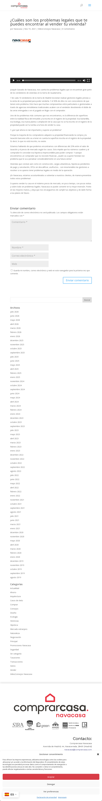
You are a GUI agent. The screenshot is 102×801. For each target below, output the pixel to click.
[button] (98, 754)
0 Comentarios (68, 29)
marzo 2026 (15, 328)
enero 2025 (15, 377)
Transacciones (16, 661)
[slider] (48, 80)
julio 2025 (14, 356)
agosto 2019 (15, 577)
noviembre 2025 (17, 344)
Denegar (51, 784)
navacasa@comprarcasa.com (78, 749)
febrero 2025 (15, 373)
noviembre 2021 (17, 499)
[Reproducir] (13, 80)
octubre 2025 (16, 348)
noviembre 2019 (17, 565)
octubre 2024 (16, 385)
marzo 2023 (15, 442)
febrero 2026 (15, 332)
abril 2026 (14, 324)
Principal (13, 641)
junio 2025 (14, 361)
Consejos (14, 608)
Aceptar (51, 777)
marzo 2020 (15, 549)
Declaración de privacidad (47, 797)
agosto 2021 (15, 512)
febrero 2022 (15, 491)
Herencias (14, 621)
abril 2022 (14, 487)
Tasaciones (15, 657)
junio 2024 (14, 393)
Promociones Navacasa (20, 645)
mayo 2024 (15, 397)
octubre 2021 (16, 504)
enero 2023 (15, 450)
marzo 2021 (15, 524)
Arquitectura (15, 596)
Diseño (13, 613)
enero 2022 (15, 495)
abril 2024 (14, 401)
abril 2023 (14, 438)
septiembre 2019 (17, 573)
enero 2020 (15, 557)
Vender (13, 670)
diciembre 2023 (16, 418)
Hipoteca (14, 625)
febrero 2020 (15, 553)
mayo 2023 (15, 434)
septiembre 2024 (17, 389)
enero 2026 (15, 336)
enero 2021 (15, 528)
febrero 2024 (15, 410)
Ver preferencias (51, 791)
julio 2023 (14, 430)
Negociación (15, 637)
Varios (13, 666)
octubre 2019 (16, 569)
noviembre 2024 (17, 381)
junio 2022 (14, 479)
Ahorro (13, 592)
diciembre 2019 (16, 561)
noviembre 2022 (17, 459)
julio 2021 (14, 516)
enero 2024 (15, 414)
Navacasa (18, 29)
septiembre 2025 (17, 352)
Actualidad (14, 588)
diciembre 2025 (16, 340)
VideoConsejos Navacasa (49, 29)
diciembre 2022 (16, 455)
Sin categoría (15, 653)
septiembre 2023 (17, 426)
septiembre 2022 (17, 467)
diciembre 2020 (16, 532)
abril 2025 (14, 369)
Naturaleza (15, 633)
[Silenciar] (84, 80)
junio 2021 (14, 520)
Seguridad (14, 649)
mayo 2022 (15, 483)
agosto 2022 (15, 471)
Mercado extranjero (18, 629)
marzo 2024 (15, 406)
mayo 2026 (15, 320)
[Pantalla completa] (88, 80)
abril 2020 (14, 544)
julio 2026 (14, 311)
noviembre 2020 (17, 536)
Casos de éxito (16, 600)
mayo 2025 (15, 365)
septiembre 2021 (17, 508)
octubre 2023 (16, 422)
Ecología (14, 617)
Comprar (14, 604)
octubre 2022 (16, 463)
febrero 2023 (15, 446)
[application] (51, 60)
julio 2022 (14, 475)
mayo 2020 (15, 540)
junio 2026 (14, 316)
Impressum (62, 797)
